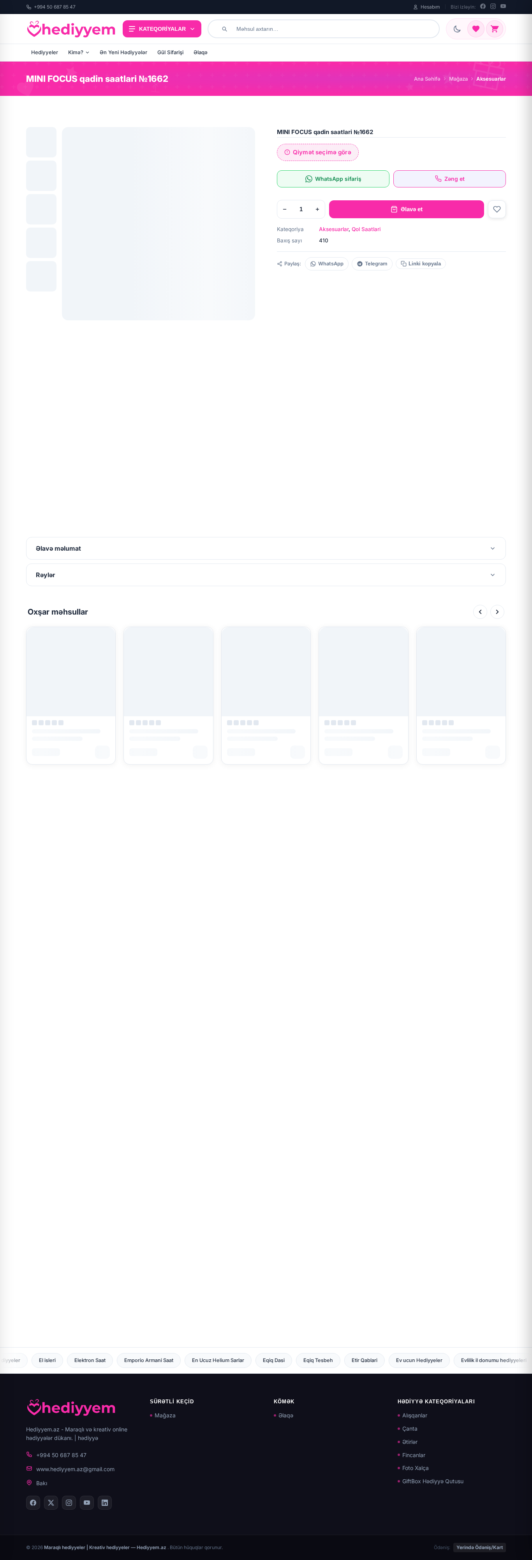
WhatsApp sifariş (338, 178)
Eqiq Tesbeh (190, 1360)
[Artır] (317, 209)
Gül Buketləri (495, 1360)
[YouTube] (503, 7)
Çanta (409, 1428)
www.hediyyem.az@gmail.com (75, 1469)
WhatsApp (331, 264)
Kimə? (75, 52)
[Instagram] (493, 7)
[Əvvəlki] (480, 612)
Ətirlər (409, 1441)
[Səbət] (494, 28)
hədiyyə (88, 1438)
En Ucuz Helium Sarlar (90, 1360)
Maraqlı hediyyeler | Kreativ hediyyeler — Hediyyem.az (105, 1547)
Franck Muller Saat (439, 1360)
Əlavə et (412, 209)
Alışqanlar (414, 1415)
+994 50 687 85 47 (55, 7)
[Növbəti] (497, 612)
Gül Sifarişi (170, 52)
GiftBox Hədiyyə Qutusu (432, 1481)
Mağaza (458, 79)
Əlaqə (201, 52)
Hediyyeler (44, 52)
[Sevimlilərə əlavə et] (497, 209)
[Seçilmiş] (475, 28)
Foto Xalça (415, 1468)
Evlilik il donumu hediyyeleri (365, 1360)
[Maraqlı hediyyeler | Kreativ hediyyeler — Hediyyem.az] (71, 28)
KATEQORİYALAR (162, 29)
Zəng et (454, 178)
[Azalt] (284, 209)
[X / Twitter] (51, 1503)
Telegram (376, 264)
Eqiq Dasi (146, 1360)
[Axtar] (224, 28)
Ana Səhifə (427, 79)
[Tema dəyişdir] (457, 28)
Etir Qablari (236, 1360)
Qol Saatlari (366, 229)
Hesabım (430, 7)
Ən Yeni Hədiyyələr (123, 52)
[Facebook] (483, 7)
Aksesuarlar (334, 229)
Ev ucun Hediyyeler (291, 1360)
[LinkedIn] (105, 1503)
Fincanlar (413, 1455)
